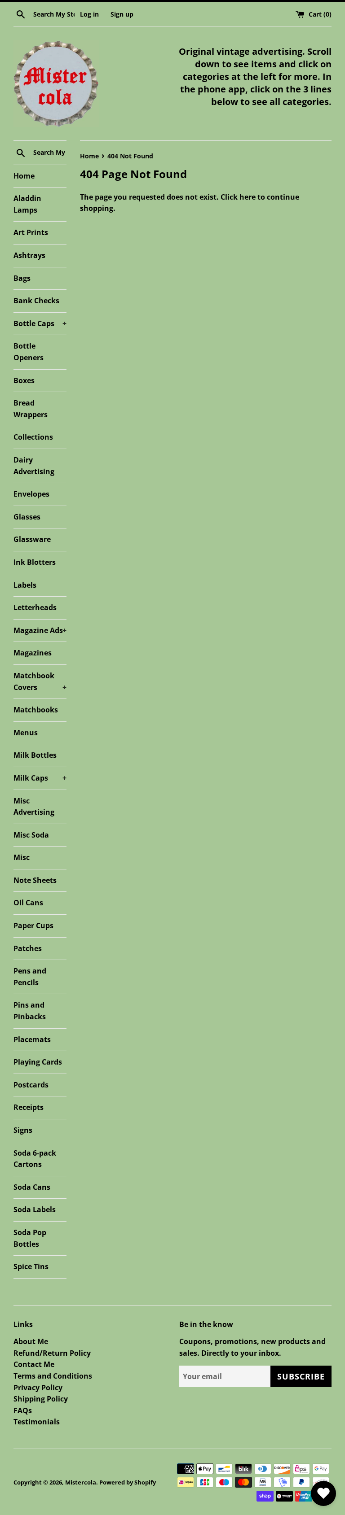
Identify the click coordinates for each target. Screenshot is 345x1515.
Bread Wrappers (30, 408)
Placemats (32, 1039)
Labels (24, 585)
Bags (22, 278)
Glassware (32, 539)
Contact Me (33, 1364)
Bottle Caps (39, 323)
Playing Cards (37, 1062)
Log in (89, 14)
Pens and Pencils (29, 976)
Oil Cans (28, 903)
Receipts (28, 1107)
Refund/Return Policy (52, 1353)
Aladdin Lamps (27, 204)
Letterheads (35, 607)
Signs (22, 1130)
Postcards (31, 1085)
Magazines (32, 653)
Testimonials (36, 1422)
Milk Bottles (35, 755)
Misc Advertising (33, 806)
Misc (21, 857)
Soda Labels (34, 1209)
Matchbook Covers (39, 681)
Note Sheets (35, 880)
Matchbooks (35, 710)
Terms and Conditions (52, 1376)
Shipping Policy (40, 1399)
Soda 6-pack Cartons (34, 1159)
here (247, 197)
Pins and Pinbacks (29, 1011)
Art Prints (30, 232)
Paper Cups (33, 925)
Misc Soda (31, 835)
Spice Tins (31, 1266)
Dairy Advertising (33, 465)
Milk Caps (39, 778)
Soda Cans (31, 1187)
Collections (33, 437)
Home (24, 176)
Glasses (26, 517)
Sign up (122, 14)
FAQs (22, 1410)
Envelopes (31, 494)
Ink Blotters (34, 562)
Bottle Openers (28, 351)
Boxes (24, 380)
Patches (27, 948)
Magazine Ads (39, 630)
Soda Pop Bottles (29, 1238)
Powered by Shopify (127, 1482)
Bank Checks (36, 301)
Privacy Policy (37, 1388)
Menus (25, 733)
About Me (30, 1341)
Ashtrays (29, 255)
